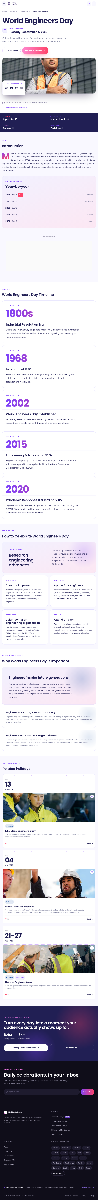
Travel (88, 1168)
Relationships (69, 1163)
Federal (64, 1153)
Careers (7, 128)
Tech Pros (55, 128)
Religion (80, 1163)
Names (74, 1158)
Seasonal (56, 1168)
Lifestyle (65, 1158)
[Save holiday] (92, 796)
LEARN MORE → (88, 1187)
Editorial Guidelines (71, 1196)
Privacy (83, 1196)
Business (77, 1147)
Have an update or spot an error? (17, 107)
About (6, 1147)
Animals (55, 1147)
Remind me (13, 51)
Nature (83, 1158)
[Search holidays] (89, 3)
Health (87, 1153)
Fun (79, 1153)
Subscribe (87, 1092)
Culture (55, 1153)
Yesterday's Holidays (59, 1126)
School (89, 1163)
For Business (9, 1156)
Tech (80, 1168)
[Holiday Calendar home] (12, 3)
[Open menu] (4, 3)
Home (4, 11)
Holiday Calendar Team (39, 103)
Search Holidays (57, 1134)
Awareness (66, 1147)
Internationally (58, 119)
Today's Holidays (60, 1117)
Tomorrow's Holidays (59, 1121)
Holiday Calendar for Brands (24, 1048)
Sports (65, 1168)
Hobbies (55, 1158)
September (13, 11)
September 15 (25, 11)
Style (73, 1168)
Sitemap (91, 1196)
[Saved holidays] (94, 3)
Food (72, 1153)
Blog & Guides (9, 1164)
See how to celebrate (33, 51)
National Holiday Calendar (60, 1130)
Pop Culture (57, 1163)
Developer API (71, 1047)
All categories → (58, 1173)
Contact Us (8, 1151)
